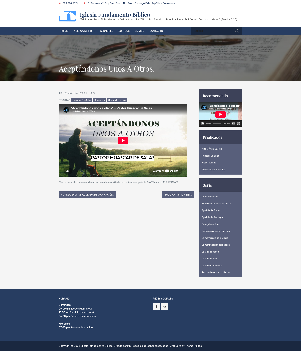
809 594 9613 (70, 3)
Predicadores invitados (213, 169)
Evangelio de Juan (211, 224)
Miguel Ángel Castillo (212, 149)
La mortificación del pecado (216, 245)
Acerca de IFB (83, 30)
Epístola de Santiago (212, 217)
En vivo (139, 30)
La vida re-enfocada (212, 265)
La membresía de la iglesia (215, 238)
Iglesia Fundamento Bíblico (115, 14)
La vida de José (209, 258)
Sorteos (124, 30)
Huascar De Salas (81, 100)
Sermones (106, 30)
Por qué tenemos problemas (216, 272)
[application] (220, 114)
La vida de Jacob (210, 251)
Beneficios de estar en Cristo (216, 203)
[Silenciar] (233, 123)
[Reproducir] (202, 123)
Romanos (99, 100)
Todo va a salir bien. (178, 194)
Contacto (156, 30)
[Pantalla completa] (238, 123)
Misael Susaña (209, 162)
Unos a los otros (117, 100)
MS (129, 345)
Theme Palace (193, 345)
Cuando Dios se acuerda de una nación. (87, 194)
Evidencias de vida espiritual (216, 231)
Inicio (65, 30)
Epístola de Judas (211, 210)
